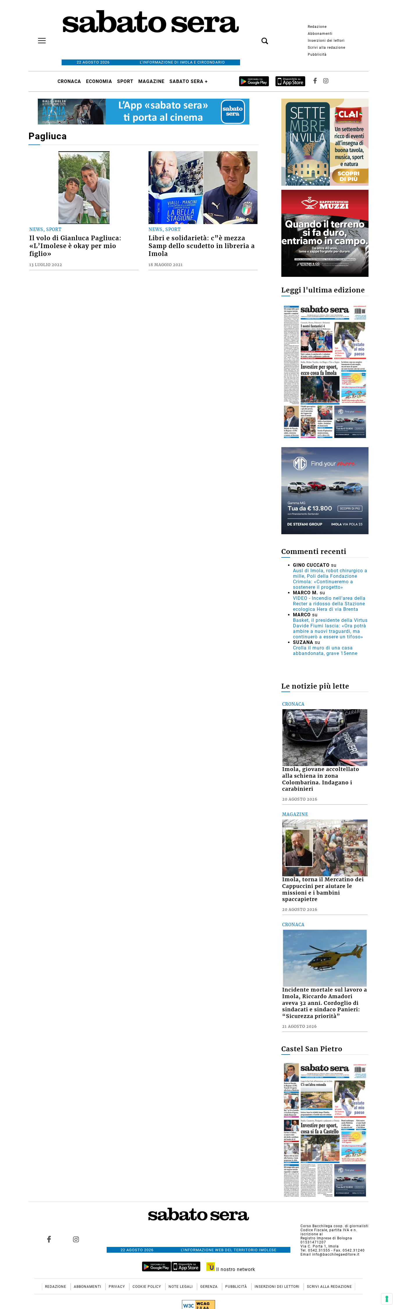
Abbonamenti (320, 34)
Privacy (117, 1287)
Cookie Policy (147, 1287)
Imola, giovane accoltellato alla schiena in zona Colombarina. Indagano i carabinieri (320, 779)
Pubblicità (317, 55)
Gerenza (209, 1287)
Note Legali (181, 1287)
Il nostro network (235, 1269)
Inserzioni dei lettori (326, 41)
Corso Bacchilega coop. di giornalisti (335, 1226)
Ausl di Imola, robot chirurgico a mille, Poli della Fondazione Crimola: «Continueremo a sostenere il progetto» (330, 579)
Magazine (151, 81)
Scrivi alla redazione (326, 48)
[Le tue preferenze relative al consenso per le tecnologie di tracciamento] (386, 1298)
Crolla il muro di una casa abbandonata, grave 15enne (325, 650)
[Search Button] (256, 38)
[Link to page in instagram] (76, 1239)
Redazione (317, 27)
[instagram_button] (326, 81)
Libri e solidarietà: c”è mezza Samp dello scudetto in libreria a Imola (202, 246)
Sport (125, 81)
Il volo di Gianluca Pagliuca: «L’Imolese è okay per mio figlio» (75, 246)
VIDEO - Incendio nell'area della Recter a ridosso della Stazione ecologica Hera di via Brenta (329, 603)
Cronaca (69, 81)
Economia (99, 81)
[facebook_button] (315, 81)
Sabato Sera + (188, 81)
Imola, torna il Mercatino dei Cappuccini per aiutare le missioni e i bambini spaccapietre (323, 889)
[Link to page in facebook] (49, 1239)
